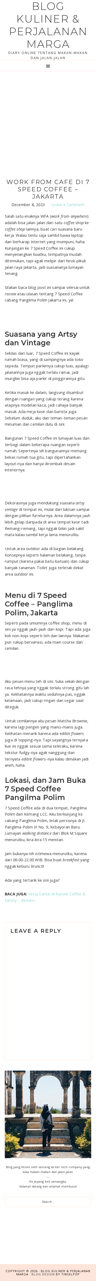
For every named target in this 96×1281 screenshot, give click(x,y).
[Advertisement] (48, 122)
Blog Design (43, 1274)
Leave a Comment (68, 204)
